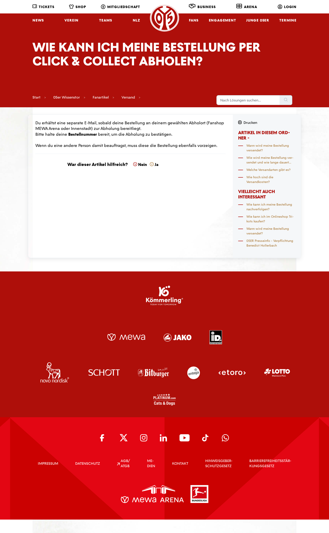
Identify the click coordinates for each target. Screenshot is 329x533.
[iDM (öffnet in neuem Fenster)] (215, 337)
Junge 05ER (257, 20)
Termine (288, 20)
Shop (80, 6)
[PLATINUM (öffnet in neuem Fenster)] (164, 399)
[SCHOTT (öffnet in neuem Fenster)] (104, 372)
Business (206, 6)
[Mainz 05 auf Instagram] (143, 437)
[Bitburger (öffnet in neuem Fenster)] (153, 372)
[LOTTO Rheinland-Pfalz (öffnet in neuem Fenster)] (277, 372)
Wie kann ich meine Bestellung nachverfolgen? (269, 206)
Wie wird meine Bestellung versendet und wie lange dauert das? (269, 160)
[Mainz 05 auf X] (124, 438)
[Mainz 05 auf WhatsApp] (225, 437)
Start (36, 97)
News (38, 20)
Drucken (250, 122)
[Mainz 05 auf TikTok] (205, 437)
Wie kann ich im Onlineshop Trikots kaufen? (270, 219)
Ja (156, 164)
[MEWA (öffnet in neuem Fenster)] (126, 337)
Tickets (46, 6)
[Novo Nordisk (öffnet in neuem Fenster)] (54, 372)
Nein (142, 164)
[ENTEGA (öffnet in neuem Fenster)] (193, 372)
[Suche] (286, 100)
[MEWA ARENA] (152, 494)
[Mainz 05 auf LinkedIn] (163, 437)
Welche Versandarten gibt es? (268, 170)
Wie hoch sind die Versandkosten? (259, 179)
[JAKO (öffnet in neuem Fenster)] (177, 337)
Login (290, 6)
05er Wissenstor (66, 97)
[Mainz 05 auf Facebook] (103, 437)
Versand (128, 97)
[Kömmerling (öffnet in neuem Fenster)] (164, 295)
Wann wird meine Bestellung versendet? (267, 148)
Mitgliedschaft (123, 6)
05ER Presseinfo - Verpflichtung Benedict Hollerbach (269, 243)
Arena (250, 6)
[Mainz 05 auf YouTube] (184, 437)
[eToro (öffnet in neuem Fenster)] (232, 372)
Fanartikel (101, 97)
